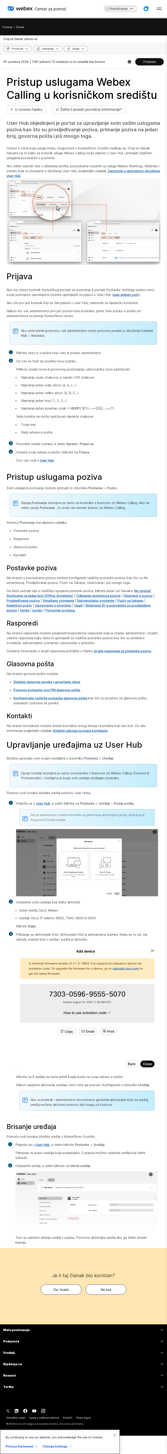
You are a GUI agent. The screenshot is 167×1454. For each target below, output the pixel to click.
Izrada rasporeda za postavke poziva (122, 651)
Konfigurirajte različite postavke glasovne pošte (50, 698)
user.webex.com (126, 295)
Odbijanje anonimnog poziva (98, 596)
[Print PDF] (129, 61)
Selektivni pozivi (19, 605)
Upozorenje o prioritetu (53, 605)
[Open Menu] (159, 8)
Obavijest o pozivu (137, 596)
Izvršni (37, 610)
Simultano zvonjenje (58, 601)
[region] (60, 1442)
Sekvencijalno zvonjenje (95, 601)
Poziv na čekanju (130, 601)
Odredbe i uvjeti (15, 1417)
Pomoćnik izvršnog (60, 610)
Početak (7, 27)
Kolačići (67, 1417)
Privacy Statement (20, 1446)
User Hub (47, 460)
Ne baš (106, 1290)
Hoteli (24, 610)
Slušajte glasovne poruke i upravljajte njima (46, 682)
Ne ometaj (142, 591)
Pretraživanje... (120, 8)
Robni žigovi (83, 1417)
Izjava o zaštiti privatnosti (44, 1417)
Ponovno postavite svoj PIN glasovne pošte (46, 690)
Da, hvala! (61, 1290)
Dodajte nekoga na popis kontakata (80, 731)
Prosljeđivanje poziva (23, 601)
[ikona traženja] (107, 9)
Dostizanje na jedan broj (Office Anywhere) (40, 596)
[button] (146, 8)
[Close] (114, 1435)
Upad (78, 605)
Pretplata (149, 61)
